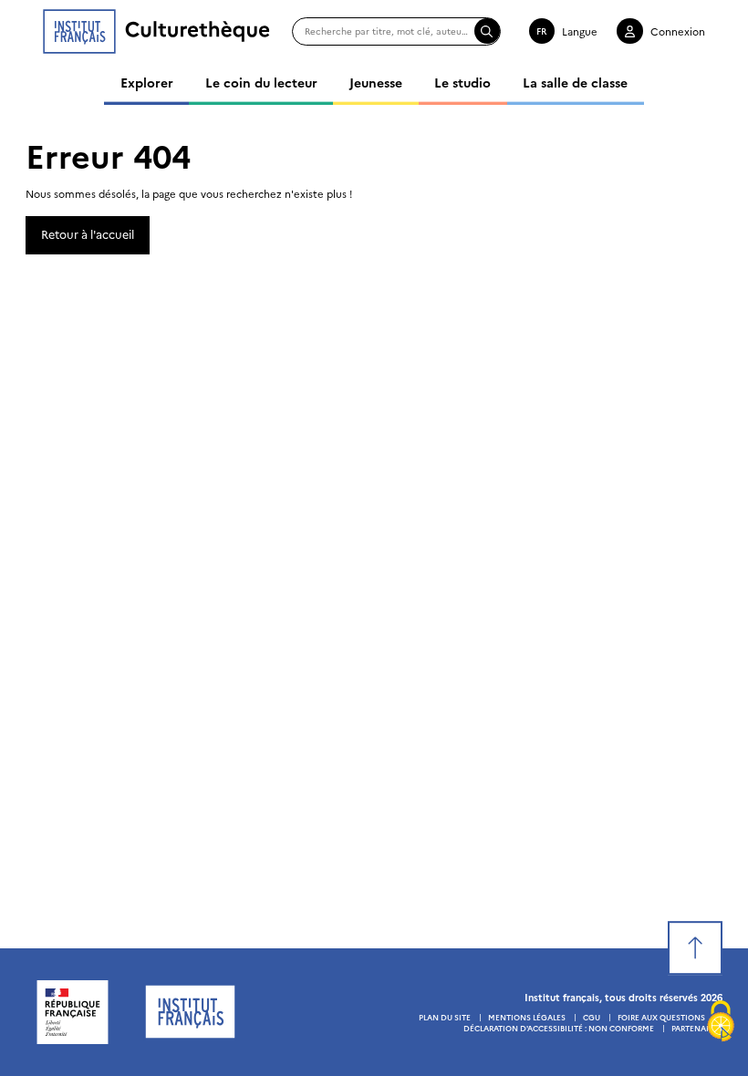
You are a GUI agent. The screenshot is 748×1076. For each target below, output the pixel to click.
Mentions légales (527, 1016)
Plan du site (445, 1016)
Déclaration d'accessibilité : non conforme (558, 1027)
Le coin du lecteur (261, 82)
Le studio (462, 82)
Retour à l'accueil (87, 234)
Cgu (591, 1016)
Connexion (677, 31)
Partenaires (696, 1027)
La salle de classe (575, 82)
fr (541, 31)
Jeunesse (375, 82)
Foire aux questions (661, 1016)
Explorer (146, 82)
